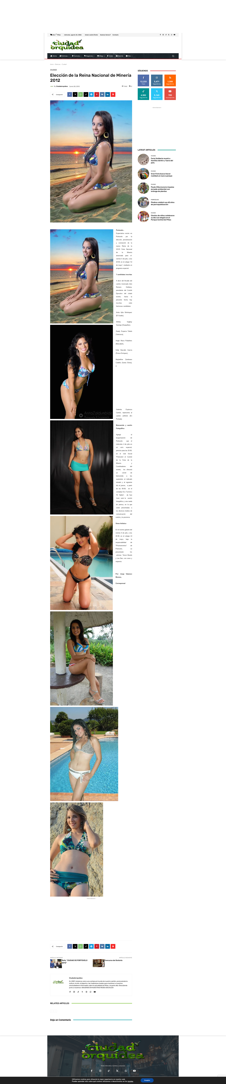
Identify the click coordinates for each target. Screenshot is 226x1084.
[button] (173, 56)
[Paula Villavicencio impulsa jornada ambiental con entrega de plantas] (143, 188)
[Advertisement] (70, 16)
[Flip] (113, 94)
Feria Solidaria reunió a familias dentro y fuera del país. (162, 160)
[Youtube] (174, 34)
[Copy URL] (86, 94)
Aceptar (147, 1080)
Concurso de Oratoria (113, 960)
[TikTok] (166, 34)
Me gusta (143, 75)
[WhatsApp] (171, 34)
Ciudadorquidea (62, 86)
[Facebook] (160, 34)
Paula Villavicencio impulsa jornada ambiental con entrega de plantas (162, 189)
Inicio (52, 64)
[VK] (102, 94)
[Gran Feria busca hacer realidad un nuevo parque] (143, 173)
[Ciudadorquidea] (52, 86)
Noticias (57, 64)
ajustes (130, 1081)
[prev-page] (51, 1011)
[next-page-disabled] (55, 1011)
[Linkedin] (107, 94)
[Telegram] (91, 94)
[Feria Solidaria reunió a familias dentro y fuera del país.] (143, 159)
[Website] (86, 991)
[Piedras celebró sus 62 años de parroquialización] (143, 202)
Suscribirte (170, 89)
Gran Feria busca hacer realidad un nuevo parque (161, 175)
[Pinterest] (96, 94)
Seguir (157, 75)
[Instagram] (163, 34)
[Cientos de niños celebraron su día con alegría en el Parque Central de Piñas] (143, 216)
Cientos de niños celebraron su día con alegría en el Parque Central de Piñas (162, 217)
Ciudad (64, 64)
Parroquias (155, 199)
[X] (168, 34)
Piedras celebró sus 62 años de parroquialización (162, 203)
